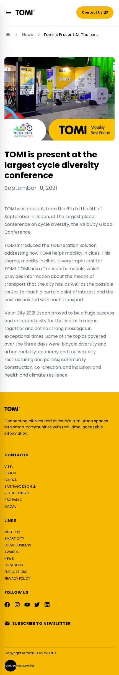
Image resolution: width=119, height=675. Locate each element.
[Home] (8, 34)
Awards (11, 551)
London (10, 479)
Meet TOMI (12, 532)
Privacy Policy (17, 578)
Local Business (17, 545)
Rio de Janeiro (16, 493)
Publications (15, 571)
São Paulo (13, 499)
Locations (13, 565)
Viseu (9, 466)
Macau (10, 506)
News (27, 34)
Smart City (14, 538)
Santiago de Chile (20, 486)
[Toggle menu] (9, 12)
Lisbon (10, 473)
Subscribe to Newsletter (41, 623)
